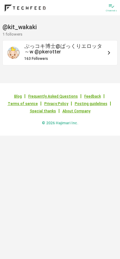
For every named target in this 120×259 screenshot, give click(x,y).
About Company (76, 111)
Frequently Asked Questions (53, 96)
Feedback (92, 96)
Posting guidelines (91, 104)
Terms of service (23, 104)
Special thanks (43, 111)
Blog (18, 96)
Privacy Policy (56, 104)
